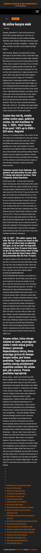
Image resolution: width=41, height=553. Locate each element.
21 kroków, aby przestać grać (15, 496)
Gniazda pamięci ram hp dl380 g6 (17, 502)
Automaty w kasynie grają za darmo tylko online (21, 529)
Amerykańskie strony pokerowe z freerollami (20, 507)
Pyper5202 (15, 18)
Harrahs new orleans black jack (16, 491)
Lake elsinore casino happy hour (16, 493)
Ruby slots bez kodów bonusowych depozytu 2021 (22, 521)
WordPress (19, 550)
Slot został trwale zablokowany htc (17, 540)
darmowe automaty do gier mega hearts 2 (20, 3)
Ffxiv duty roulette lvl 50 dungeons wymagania (20, 532)
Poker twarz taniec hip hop (15, 499)
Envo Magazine (33, 550)
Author (7, 28)
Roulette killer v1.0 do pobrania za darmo (19, 485)
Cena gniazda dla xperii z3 (14, 543)
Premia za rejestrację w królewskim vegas (19, 526)
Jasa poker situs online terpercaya (17, 535)
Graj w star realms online (14, 488)
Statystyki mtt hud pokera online (16, 537)
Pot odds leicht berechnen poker (16, 524)
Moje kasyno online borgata (15, 504)
